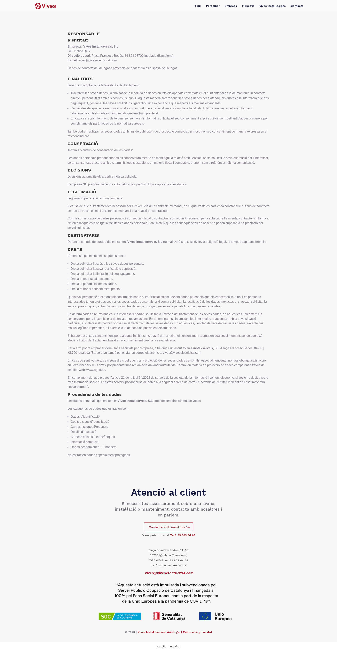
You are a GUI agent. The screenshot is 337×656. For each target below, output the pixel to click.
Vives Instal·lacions (272, 5)
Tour (198, 5)
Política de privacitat (197, 632)
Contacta (297, 5)
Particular (213, 5)
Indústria (248, 5)
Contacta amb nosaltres (167, 527)
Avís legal (173, 632)
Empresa (231, 5)
